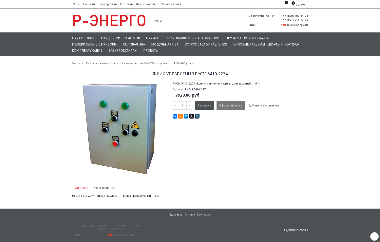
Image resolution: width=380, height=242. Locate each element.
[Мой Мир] (186, 116)
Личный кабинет (147, 4)
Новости (89, 4)
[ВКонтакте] (175, 116)
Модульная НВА (165, 44)
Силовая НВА (134, 44)
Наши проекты (107, 4)
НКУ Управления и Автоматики (192, 38)
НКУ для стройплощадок (248, 38)
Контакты (126, 4)
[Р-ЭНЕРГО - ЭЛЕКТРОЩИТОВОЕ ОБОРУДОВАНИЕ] (109, 19)
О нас (76, 4)
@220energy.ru (294, 25)
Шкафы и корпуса (283, 44)
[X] (191, 116)
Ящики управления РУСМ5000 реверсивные (146, 63)
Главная (76, 63)
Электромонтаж (123, 50)
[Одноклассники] (180, 116)
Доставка (176, 214)
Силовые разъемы (249, 44)
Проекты (151, 50)
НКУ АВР (152, 38)
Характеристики (104, 188)
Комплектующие (87, 50)
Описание (81, 188)
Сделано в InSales (296, 230)
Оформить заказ (230, 105)
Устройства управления (206, 44)
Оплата (190, 214)
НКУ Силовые (83, 38)
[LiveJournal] (197, 116)
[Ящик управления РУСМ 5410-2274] (119, 129)
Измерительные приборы (94, 44)
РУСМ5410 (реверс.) (184, 63)
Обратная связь (171, 4)
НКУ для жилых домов (120, 38)
